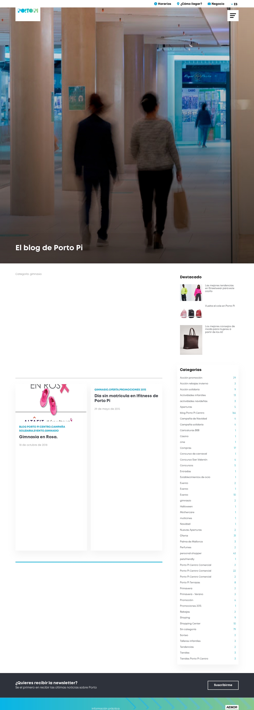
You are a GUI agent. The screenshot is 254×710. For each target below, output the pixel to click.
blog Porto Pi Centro (35, 427)
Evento (39, 431)
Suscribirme (223, 685)
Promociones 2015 (132, 390)
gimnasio (52, 431)
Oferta (114, 390)
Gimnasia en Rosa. (38, 437)
